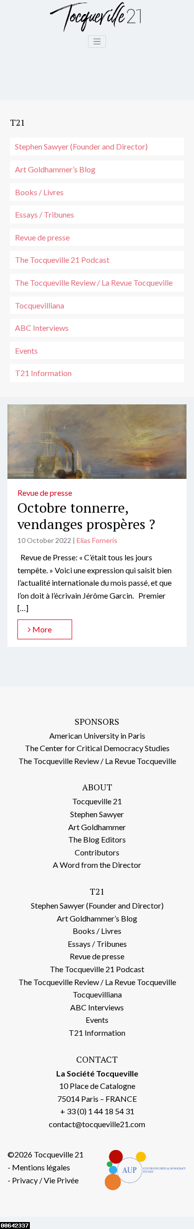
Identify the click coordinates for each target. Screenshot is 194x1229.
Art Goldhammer (97, 827)
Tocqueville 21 (97, 801)
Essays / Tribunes (44, 214)
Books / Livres (39, 192)
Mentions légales (41, 1167)
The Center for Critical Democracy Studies (97, 748)
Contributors (97, 852)
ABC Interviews (42, 327)
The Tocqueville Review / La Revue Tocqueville (94, 282)
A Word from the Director (97, 864)
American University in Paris (97, 735)
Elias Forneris (97, 540)
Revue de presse (42, 237)
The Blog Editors (97, 839)
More (41, 629)
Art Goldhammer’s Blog (55, 169)
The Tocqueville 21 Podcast (62, 259)
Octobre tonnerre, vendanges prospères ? (86, 516)
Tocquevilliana (39, 305)
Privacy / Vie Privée (45, 1180)
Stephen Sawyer (97, 814)
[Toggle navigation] (97, 41)
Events (26, 350)
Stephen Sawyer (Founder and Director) (81, 146)
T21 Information (43, 373)
